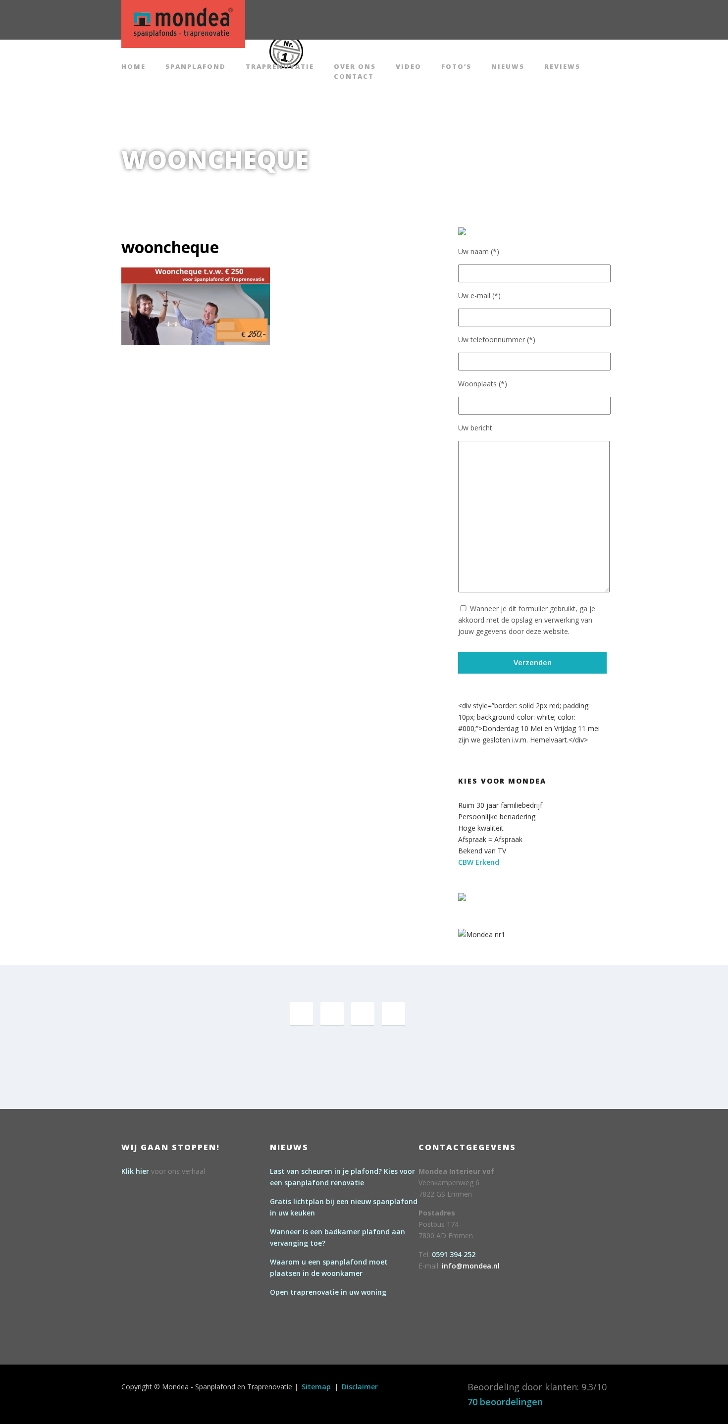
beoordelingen (505, 1402)
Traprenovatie (280, 67)
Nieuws (507, 67)
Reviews (562, 67)
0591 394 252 (453, 1254)
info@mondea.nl (471, 1265)
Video (408, 67)
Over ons (355, 67)
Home (133, 67)
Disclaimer (360, 1386)
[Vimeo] (362, 1013)
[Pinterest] (332, 1013)
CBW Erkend (478, 862)
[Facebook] (301, 1013)
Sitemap (316, 1386)
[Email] (393, 1013)
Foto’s (456, 67)
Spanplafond (195, 67)
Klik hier (135, 1171)
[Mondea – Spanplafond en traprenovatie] (183, 22)
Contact (354, 77)
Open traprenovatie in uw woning (328, 1292)
